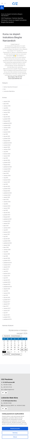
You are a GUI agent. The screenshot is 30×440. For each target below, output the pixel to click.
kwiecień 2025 (6, 132)
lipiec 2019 (6, 269)
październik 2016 (7, 319)
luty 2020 (5, 256)
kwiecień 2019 (6, 273)
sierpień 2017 (6, 304)
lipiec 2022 (6, 199)
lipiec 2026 (6, 103)
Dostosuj (15, 432)
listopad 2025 (6, 121)
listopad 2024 (6, 140)
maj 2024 (5, 151)
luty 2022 (5, 210)
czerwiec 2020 (6, 249)
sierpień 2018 (6, 288)
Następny (18, 336)
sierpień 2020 (6, 245)
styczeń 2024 (6, 160)
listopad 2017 (6, 301)
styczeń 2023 (6, 186)
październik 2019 (7, 262)
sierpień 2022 (6, 197)
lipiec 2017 (6, 306)
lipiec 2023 (6, 173)
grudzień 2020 (6, 241)
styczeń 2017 (6, 315)
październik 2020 (7, 243)
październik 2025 (7, 123)
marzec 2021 (6, 234)
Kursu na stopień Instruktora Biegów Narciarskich (12, 37)
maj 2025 (5, 129)
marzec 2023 (6, 182)
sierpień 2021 (6, 223)
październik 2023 (7, 166)
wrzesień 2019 (6, 264)
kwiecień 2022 (6, 206)
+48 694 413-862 (7, 403)
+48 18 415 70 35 (7, 387)
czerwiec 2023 (6, 175)
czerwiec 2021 (6, 227)
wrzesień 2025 (6, 125)
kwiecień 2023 (6, 180)
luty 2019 (5, 278)
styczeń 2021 (6, 238)
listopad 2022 (6, 190)
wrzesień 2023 (6, 169)
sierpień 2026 (6, 101)
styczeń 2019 (6, 280)
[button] (2, 7)
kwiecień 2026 (6, 110)
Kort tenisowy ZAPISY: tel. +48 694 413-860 (14, 405)
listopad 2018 (6, 284)
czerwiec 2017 (6, 308)
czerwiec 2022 (6, 201)
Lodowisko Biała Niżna (9, 91)
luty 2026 (5, 114)
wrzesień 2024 (6, 145)
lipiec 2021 (6, 225)
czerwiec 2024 (6, 149)
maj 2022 (5, 203)
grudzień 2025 (6, 119)
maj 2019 (5, 271)
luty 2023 (5, 184)
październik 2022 (7, 193)
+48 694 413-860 (7, 384)
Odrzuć (15, 437)
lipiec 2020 (6, 247)
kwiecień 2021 (6, 232)
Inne (4, 89)
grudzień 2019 (6, 260)
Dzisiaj (12, 336)
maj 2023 (5, 177)
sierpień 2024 (6, 147)
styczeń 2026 (6, 116)
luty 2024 (5, 158)
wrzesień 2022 (6, 195)
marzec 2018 (6, 293)
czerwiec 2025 (6, 127)
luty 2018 (5, 295)
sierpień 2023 (6, 171)
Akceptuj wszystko (15, 428)
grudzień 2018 (6, 282)
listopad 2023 (6, 164)
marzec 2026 (6, 112)
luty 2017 (5, 312)
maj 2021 (5, 230)
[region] (15, 425)
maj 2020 (5, 251)
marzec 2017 (6, 310)
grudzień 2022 (6, 188)
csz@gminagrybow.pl (8, 389)
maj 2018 (5, 291)
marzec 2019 (6, 275)
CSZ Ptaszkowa (6, 18)
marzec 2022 (6, 208)
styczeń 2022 (6, 212)
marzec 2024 (6, 156)
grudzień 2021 (6, 214)
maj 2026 (5, 108)
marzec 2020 (6, 254)
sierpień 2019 (6, 267)
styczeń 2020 (6, 258)
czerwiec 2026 (6, 105)
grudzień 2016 (6, 317)
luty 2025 (5, 134)
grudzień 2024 (6, 138)
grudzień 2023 (6, 162)
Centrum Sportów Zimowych (10, 87)
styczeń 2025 (6, 136)
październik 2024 (7, 143)
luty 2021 (5, 236)
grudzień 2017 (6, 299)
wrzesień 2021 (6, 221)
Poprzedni (6, 336)
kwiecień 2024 (6, 153)
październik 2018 (7, 286)
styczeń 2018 (6, 297)
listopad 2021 (6, 217)
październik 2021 (7, 219)
